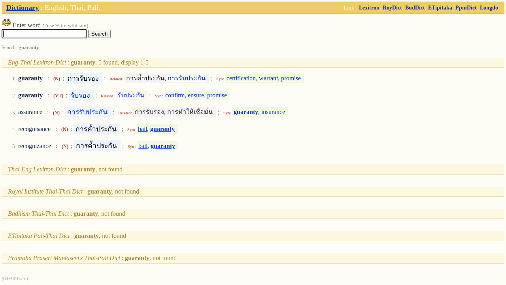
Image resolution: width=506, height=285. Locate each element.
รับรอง (80, 95)
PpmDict (466, 7)
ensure (196, 95)
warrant (268, 78)
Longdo (489, 7)
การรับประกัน (187, 78)
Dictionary (22, 7)
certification (241, 78)
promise (291, 78)
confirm (175, 95)
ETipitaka (440, 7)
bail (142, 128)
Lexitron (369, 7)
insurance (273, 112)
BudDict (415, 7)
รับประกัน (130, 95)
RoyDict (392, 7)
